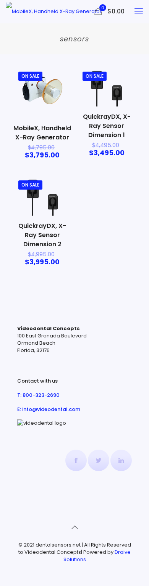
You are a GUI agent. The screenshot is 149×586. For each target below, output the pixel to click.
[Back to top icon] (74, 527)
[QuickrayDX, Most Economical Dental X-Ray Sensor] (54, 11)
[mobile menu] (138, 11)
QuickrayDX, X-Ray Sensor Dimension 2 (42, 235)
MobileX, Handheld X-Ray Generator (42, 133)
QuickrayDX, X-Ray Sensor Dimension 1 (107, 125)
